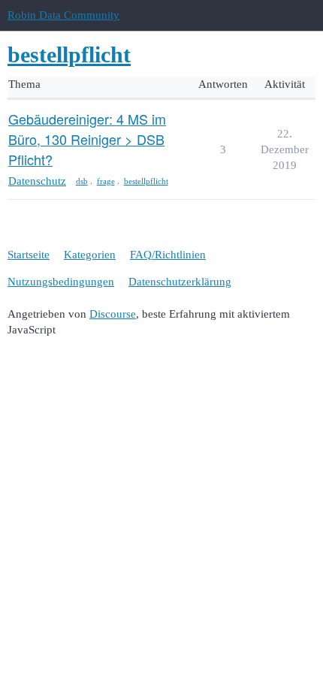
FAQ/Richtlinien (168, 255)
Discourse (112, 314)
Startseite (29, 255)
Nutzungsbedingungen (61, 282)
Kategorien (90, 255)
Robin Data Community (63, 15)
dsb (82, 181)
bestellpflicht (146, 181)
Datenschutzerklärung (179, 282)
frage (106, 181)
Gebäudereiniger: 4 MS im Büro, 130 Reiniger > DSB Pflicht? (87, 139)
